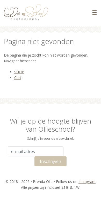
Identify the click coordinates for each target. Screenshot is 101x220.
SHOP (19, 71)
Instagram (87, 181)
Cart (17, 77)
